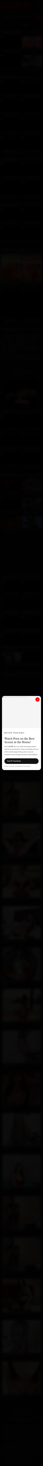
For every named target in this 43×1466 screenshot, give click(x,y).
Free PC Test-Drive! (14, 761)
